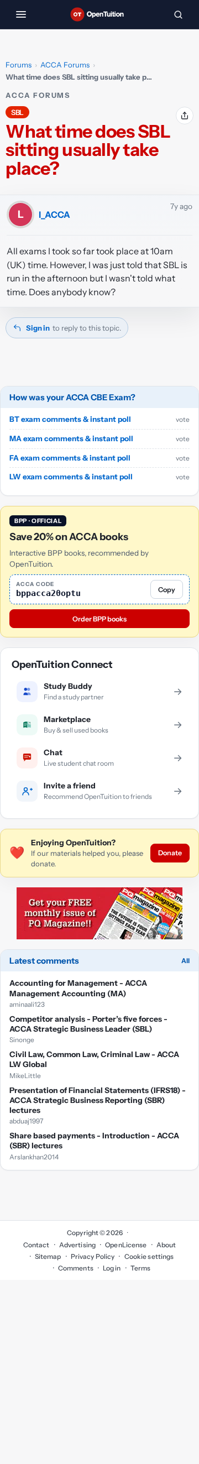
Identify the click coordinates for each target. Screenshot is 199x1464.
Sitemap (48, 1256)
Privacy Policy (93, 1256)
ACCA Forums (65, 64)
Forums (19, 64)
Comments (75, 1268)
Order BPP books (99, 619)
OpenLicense (125, 1245)
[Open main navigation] (21, 14)
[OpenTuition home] (99, 14)
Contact (36, 1245)
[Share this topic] (184, 115)
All (185, 960)
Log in (112, 1268)
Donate (170, 853)
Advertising (77, 1245)
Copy (166, 589)
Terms (140, 1268)
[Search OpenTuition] (178, 14)
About (166, 1245)
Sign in (38, 327)
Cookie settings (149, 1256)
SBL (17, 112)
